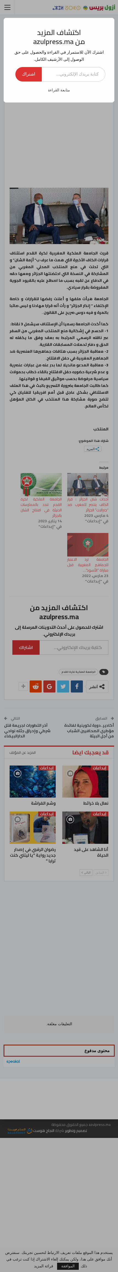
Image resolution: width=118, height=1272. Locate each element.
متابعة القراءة (59, 90)
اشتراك (28, 74)
